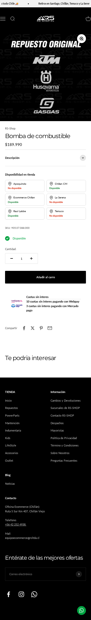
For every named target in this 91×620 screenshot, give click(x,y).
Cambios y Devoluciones (66, 400)
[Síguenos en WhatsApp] (34, 594)
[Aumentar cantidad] (31, 258)
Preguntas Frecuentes (64, 460)
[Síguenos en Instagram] (21, 594)
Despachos (57, 423)
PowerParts (12, 415)
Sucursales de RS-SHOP (65, 407)
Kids (7, 438)
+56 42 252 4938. (15, 524)
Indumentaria (13, 430)
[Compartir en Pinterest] (41, 328)
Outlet (9, 460)
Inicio (8, 400)
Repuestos (11, 407)
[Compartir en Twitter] (32, 328)
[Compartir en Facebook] (24, 328)
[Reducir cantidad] (11, 258)
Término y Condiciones (65, 445)
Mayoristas (57, 430)
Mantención (12, 423)
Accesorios (11, 453)
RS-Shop (10, 128)
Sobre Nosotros (60, 453)
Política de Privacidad (64, 438)
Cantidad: (10, 249)
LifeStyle (10, 445)
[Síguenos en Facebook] (8, 594)
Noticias (10, 483)
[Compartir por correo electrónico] (50, 328)
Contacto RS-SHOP (62, 415)
